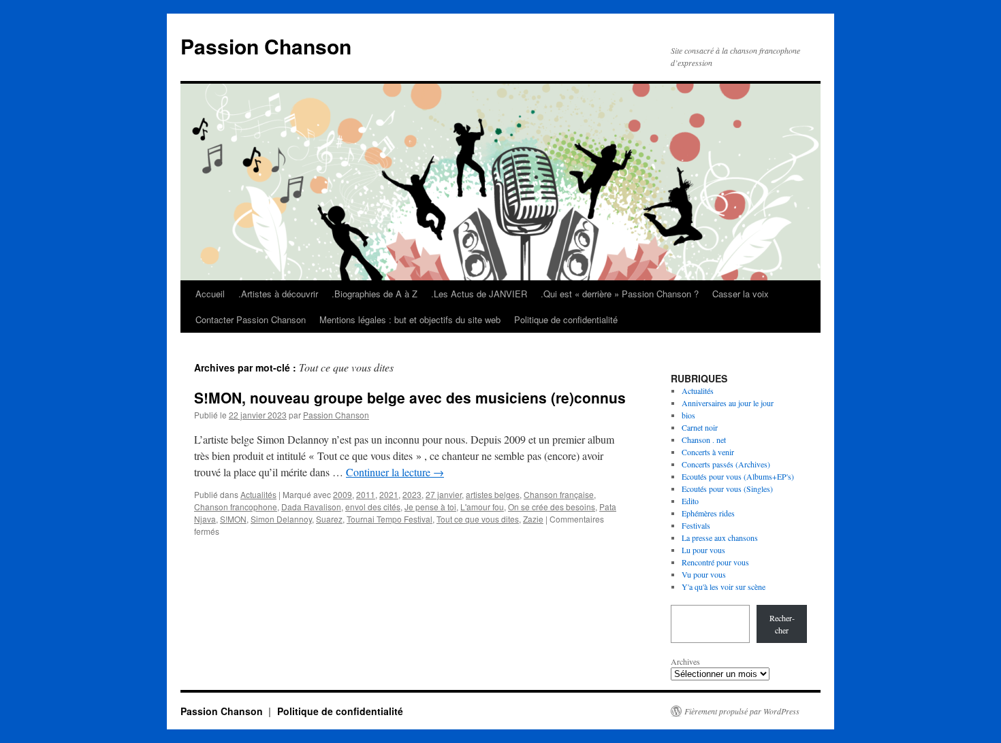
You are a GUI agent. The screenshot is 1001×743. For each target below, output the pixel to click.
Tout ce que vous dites (477, 519)
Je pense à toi (430, 506)
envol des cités (372, 506)
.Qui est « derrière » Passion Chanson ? (620, 293)
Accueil (210, 293)
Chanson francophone (235, 506)
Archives (685, 661)
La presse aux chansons (720, 537)
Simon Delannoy (281, 519)
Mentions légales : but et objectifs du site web (409, 319)
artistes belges (493, 494)
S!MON (233, 519)
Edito (690, 500)
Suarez (329, 519)
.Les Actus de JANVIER (479, 293)
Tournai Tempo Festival (389, 519)
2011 (365, 494)
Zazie (533, 519)
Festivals (696, 525)
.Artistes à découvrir (278, 293)
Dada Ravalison (311, 506)
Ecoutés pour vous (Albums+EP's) (738, 476)
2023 (412, 494)
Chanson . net (704, 439)
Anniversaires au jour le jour (728, 402)
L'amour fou (482, 506)
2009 (342, 494)
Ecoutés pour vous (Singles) (727, 488)
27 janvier (444, 494)
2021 (388, 494)
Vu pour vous (704, 574)
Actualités (258, 494)
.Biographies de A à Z (374, 293)
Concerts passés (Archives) (726, 464)
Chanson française (559, 494)
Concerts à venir (708, 451)
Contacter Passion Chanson (250, 319)
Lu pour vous (703, 549)
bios (688, 415)
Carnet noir (700, 427)
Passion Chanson (265, 46)
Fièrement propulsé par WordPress (741, 711)
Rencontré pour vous (715, 562)
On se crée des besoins (551, 506)
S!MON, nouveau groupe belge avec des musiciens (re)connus (410, 397)
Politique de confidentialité (566, 319)
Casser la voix (740, 293)
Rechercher (782, 623)
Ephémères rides (708, 513)
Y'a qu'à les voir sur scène (723, 586)
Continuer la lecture (395, 472)
